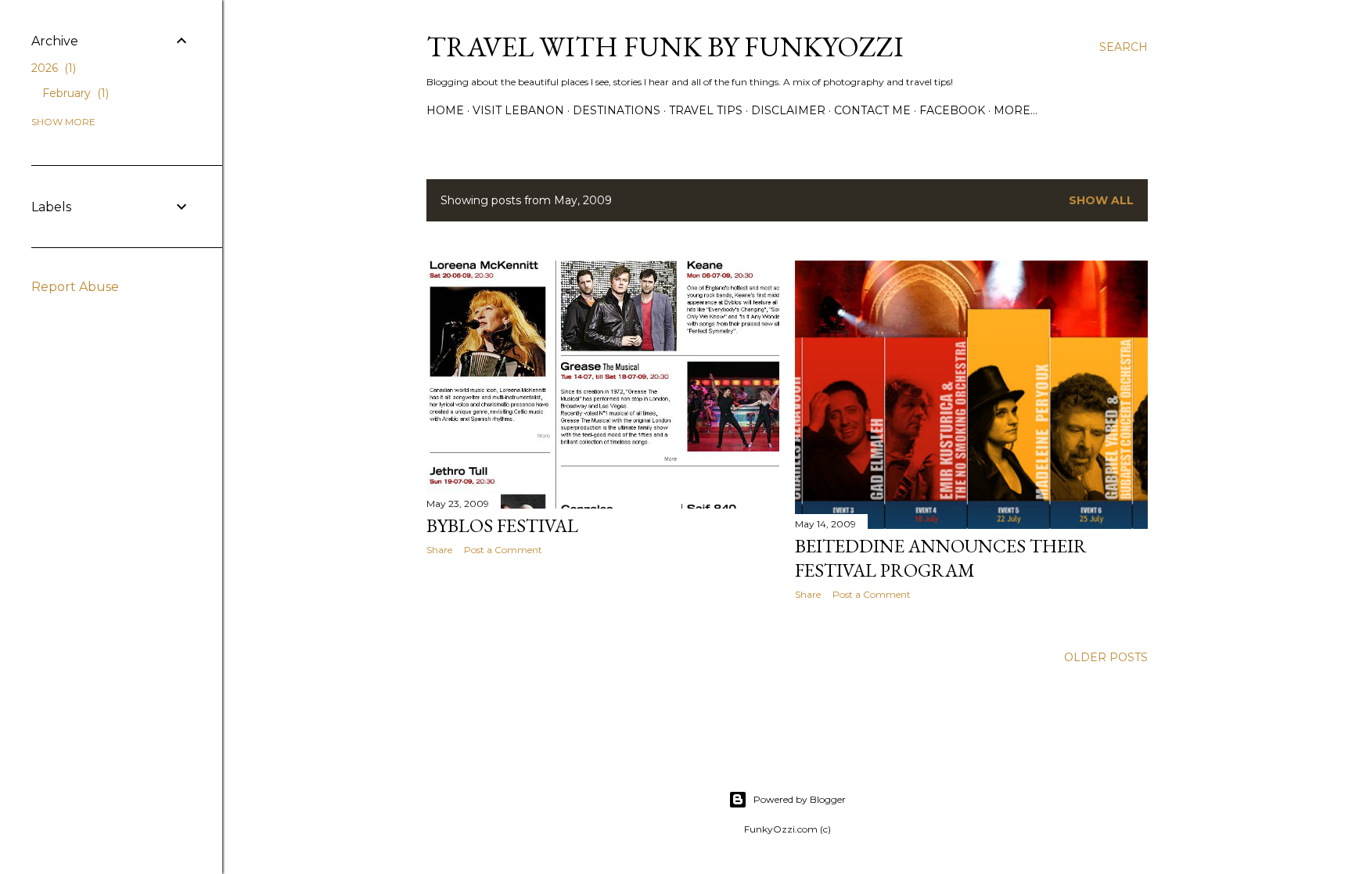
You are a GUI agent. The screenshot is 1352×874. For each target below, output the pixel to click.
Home (445, 110)
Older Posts (1106, 657)
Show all (1101, 200)
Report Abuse (75, 286)
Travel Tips (706, 110)
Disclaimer (788, 110)
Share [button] (439, 550)
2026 (52, 68)
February (74, 93)
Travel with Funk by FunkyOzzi (665, 46)
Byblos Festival (502, 525)
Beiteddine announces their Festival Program (941, 558)
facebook (952, 110)
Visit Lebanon (518, 110)
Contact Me (872, 110)
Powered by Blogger (799, 799)
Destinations (616, 110)
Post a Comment (503, 550)
